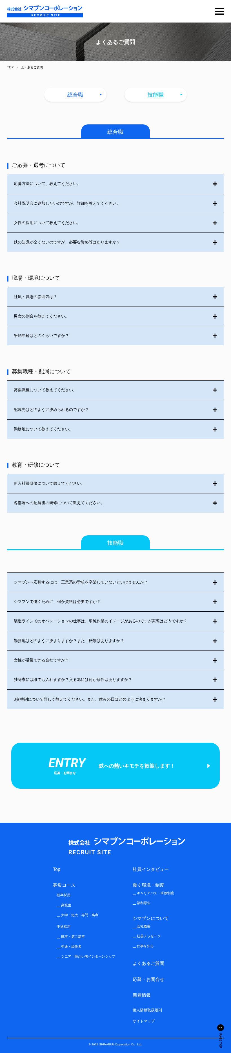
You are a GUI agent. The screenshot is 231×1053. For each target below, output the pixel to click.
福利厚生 (143, 903)
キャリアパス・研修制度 (155, 893)
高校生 (66, 905)
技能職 (156, 95)
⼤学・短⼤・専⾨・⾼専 (79, 915)
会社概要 (143, 926)
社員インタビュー (151, 869)
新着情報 (142, 995)
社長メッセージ (149, 936)
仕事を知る (145, 946)
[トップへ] (220, 1027)
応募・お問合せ (148, 979)
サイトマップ (144, 1021)
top (56, 869)
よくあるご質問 (148, 963)
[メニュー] (219, 11)
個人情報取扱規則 (147, 1010)
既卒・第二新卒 (73, 937)
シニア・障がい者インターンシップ (88, 956)
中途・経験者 (71, 947)
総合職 (75, 95)
